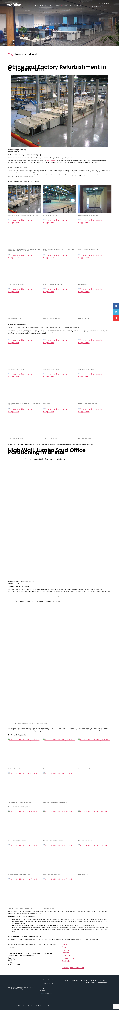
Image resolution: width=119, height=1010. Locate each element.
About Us (43, 5)
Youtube (80, 967)
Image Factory (50, 160)
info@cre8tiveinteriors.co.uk (102, 7)
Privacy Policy (68, 958)
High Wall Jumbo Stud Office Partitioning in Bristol (47, 451)
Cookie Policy (67, 961)
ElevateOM (43, 1006)
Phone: (10, 962)
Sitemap (50, 1006)
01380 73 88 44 (106, 4)
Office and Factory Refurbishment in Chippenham (57, 68)
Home (36, 5)
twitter (73, 967)
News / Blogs (68, 5)
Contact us (77, 5)
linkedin (65, 967)
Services (58, 5)
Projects (50, 5)
